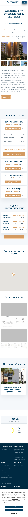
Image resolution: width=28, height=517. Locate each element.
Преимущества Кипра (6, 489)
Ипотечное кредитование (7, 475)
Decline (14, 510)
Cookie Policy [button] (15, 499)
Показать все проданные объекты (14, 236)
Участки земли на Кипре (19, 459)
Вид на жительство (18, 465)
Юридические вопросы (6, 468)
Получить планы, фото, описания (14, 155)
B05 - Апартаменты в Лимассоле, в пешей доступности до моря (12, 389)
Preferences (14, 513)
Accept (14, 506)
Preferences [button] (5, 502)
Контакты (16, 489)
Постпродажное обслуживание (4, 480)
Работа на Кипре (18, 468)
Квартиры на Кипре (18, 452)
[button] (13, 274)
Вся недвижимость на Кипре (19, 450)
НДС (2, 470)
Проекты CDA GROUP (6, 449)
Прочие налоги (4, 472)
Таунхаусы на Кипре (18, 457)
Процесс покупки (5, 465)
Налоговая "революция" (6, 483)
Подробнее (6, 97)
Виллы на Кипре (17, 455)
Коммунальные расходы (6, 477)
